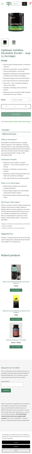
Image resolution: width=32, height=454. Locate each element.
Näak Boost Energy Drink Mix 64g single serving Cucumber (16, 311)
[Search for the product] (24, 4)
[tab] (16, 130)
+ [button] (25, 106)
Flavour (3, 100)
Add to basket (16, 114)
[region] (16, 442)
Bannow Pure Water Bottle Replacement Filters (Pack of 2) (16, 282)
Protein (20, 121)
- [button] (6, 106)
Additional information (9, 134)
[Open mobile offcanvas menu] (2, 4)
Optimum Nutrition (13, 121)
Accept (16, 442)
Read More (10, 438)
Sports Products (27, 121)
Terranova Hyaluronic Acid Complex (16, 340)
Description (5, 130)
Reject (16, 450)
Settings (16, 446)
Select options (16, 347)
